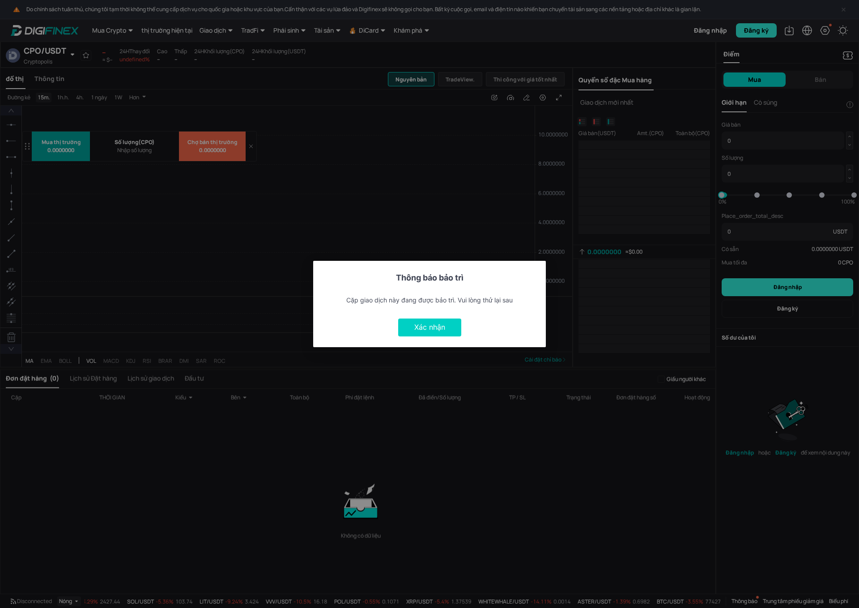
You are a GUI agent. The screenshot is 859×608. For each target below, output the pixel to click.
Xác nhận (429, 327)
